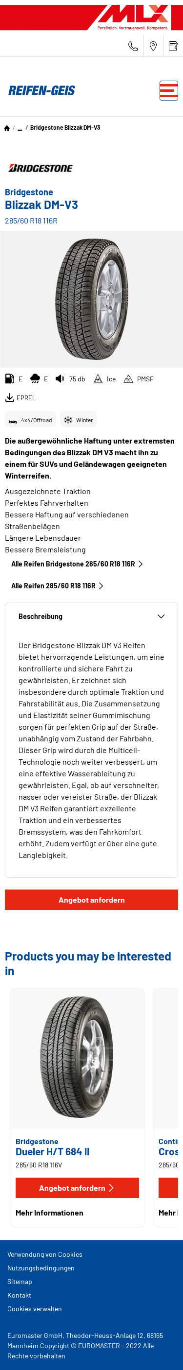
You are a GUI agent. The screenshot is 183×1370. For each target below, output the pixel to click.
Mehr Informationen (49, 1212)
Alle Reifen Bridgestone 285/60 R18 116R (73, 564)
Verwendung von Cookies (44, 1254)
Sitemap (19, 1281)
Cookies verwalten (34, 1308)
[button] (20, 127)
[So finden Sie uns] (153, 46)
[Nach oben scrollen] (157, 1349)
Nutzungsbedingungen (41, 1268)
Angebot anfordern (92, 899)
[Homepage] (7, 127)
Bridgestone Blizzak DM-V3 (65, 127)
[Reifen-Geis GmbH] (39, 90)
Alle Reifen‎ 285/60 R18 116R (53, 586)
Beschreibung (40, 616)
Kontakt (19, 1295)
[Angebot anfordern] (173, 46)
